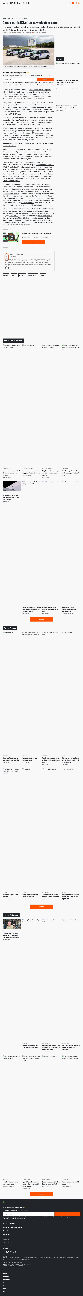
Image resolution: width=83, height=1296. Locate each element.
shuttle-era (29, 103)
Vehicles (14, 18)
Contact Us (6, 1234)
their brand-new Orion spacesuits (17, 109)
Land (57, 103)
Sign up (45, 79)
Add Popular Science (39, 32)
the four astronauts (45, 216)
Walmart (38, 196)
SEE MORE (41, 619)
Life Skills (25, 755)
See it (33, 242)
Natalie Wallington (8, 899)
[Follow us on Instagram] (76, 3)
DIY (3, 1282)
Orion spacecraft (34, 220)
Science (5, 1274)
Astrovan (37, 103)
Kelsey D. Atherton (67, 613)
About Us (5, 1230)
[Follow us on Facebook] (70, 3)
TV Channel (5, 1238)
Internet (25, 1043)
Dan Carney (25, 899)
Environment (6, 1279)
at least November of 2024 (22, 211)
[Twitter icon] (7, 1252)
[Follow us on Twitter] (73, 3)
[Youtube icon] (14, 1252)
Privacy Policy (33, 84)
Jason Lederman (7, 939)
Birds (57, 78)
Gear (4, 1285)
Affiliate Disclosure (7, 1242)
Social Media (46, 1043)
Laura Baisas (59, 84)
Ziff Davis (9, 1262)
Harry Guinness (7, 32)
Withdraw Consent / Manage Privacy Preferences (17, 1264)
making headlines (27, 203)
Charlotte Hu (26, 1188)
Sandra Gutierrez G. (8, 1186)
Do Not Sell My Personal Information (13, 1265)
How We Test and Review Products (13, 1227)
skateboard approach (40, 167)
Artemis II (14, 216)
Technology (6, 18)
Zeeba (20, 198)
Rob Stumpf (45, 477)
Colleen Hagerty (27, 475)
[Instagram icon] (11, 1252)
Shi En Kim (45, 764)
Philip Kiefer (65, 475)
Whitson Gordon (27, 1050)
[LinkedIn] (5, 268)
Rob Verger (25, 613)
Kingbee (29, 198)
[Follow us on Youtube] (78, 3)
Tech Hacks (6, 1179)
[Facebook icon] (4, 1252)
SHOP (4, 1291)
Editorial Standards (9, 1223)
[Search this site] (65, 3)
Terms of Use (6, 84)
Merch (4, 1288)
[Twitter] (8, 268)
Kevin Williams (26, 762)
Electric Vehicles (24, 18)
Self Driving (45, 892)
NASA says (7, 107)
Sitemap (4, 1243)
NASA (4, 931)
